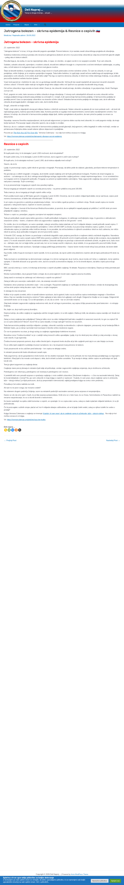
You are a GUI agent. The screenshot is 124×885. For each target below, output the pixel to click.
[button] (17, 24)
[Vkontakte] (12, 430)
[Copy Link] (5, 430)
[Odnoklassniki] (16, 430)
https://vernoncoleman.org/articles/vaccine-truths (26, 420)
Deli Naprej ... (34, 9)
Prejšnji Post (10, 440)
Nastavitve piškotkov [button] (99, 881)
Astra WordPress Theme (79, 874)
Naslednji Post (113, 440)
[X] (19, 430)
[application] (20, 25)
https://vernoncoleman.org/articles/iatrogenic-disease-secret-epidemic (34, 136)
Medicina (7, 35)
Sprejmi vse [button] (115, 881)
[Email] (9, 430)
